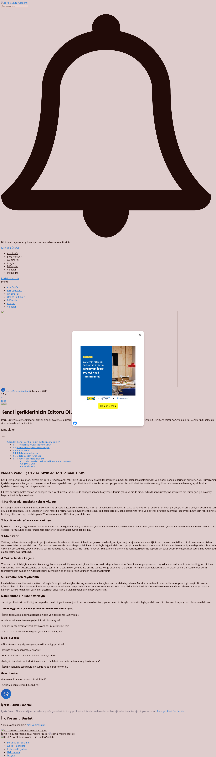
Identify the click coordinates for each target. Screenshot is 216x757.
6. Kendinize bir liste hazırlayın (30, 458)
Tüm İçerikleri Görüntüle (170, 711)
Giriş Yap (6, 247)
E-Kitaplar (12, 266)
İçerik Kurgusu (29, 464)
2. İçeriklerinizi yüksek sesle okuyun (33, 447)
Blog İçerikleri (14, 256)
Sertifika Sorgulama (18, 742)
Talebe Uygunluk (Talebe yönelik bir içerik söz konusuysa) (48, 461)
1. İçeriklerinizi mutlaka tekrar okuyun (34, 444)
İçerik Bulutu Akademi (18, 391)
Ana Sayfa (12, 253)
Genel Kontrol (29, 466)
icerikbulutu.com (10, 278)
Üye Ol (15, 247)
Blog (3, 400)
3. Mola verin (23, 450)
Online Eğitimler (16, 297)
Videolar (11, 269)
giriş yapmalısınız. (36, 725)
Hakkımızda (13, 752)
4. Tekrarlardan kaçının (27, 453)
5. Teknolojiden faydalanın (29, 455)
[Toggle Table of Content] (3, 436)
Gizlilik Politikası (16, 745)
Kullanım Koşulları (17, 749)
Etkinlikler (12, 272)
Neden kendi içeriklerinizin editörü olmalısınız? (34, 441)
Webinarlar (13, 260)
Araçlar (11, 263)
